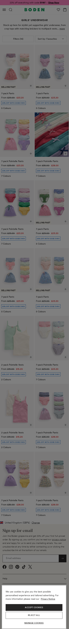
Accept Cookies (34, 607)
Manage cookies (34, 623)
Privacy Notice (48, 599)
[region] (34, 607)
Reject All (34, 615)
